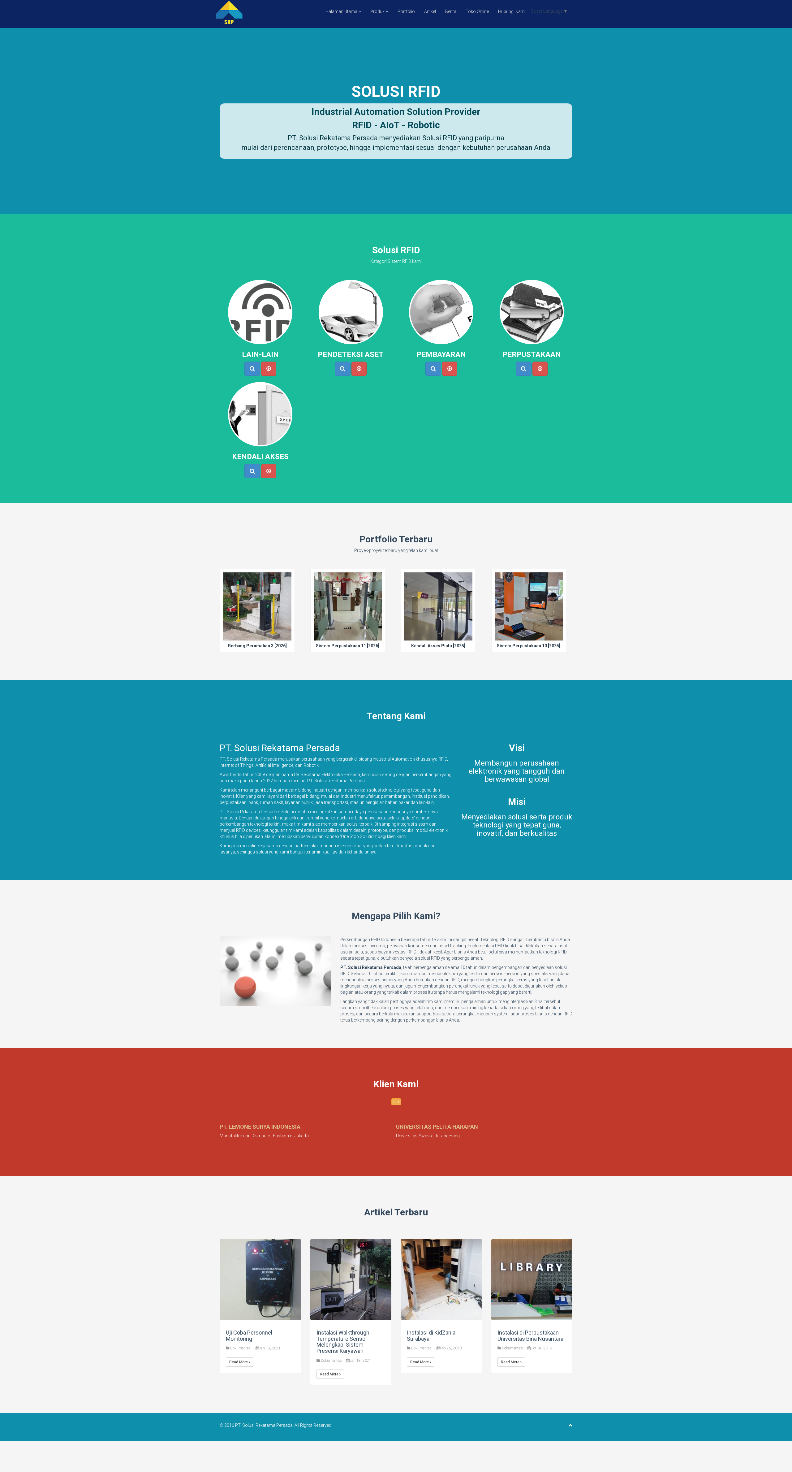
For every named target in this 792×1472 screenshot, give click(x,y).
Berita (450, 11)
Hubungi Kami (512, 11)
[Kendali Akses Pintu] (438, 621)
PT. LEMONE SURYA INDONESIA (260, 1126)
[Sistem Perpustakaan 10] (529, 621)
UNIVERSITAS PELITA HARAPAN (437, 1126)
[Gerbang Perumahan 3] (257, 621)
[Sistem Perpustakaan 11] (348, 621)
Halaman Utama (341, 11)
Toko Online (477, 11)
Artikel (430, 11)
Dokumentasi (241, 1348)
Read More (239, 1362)
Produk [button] (377, 11)
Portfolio (406, 11)
